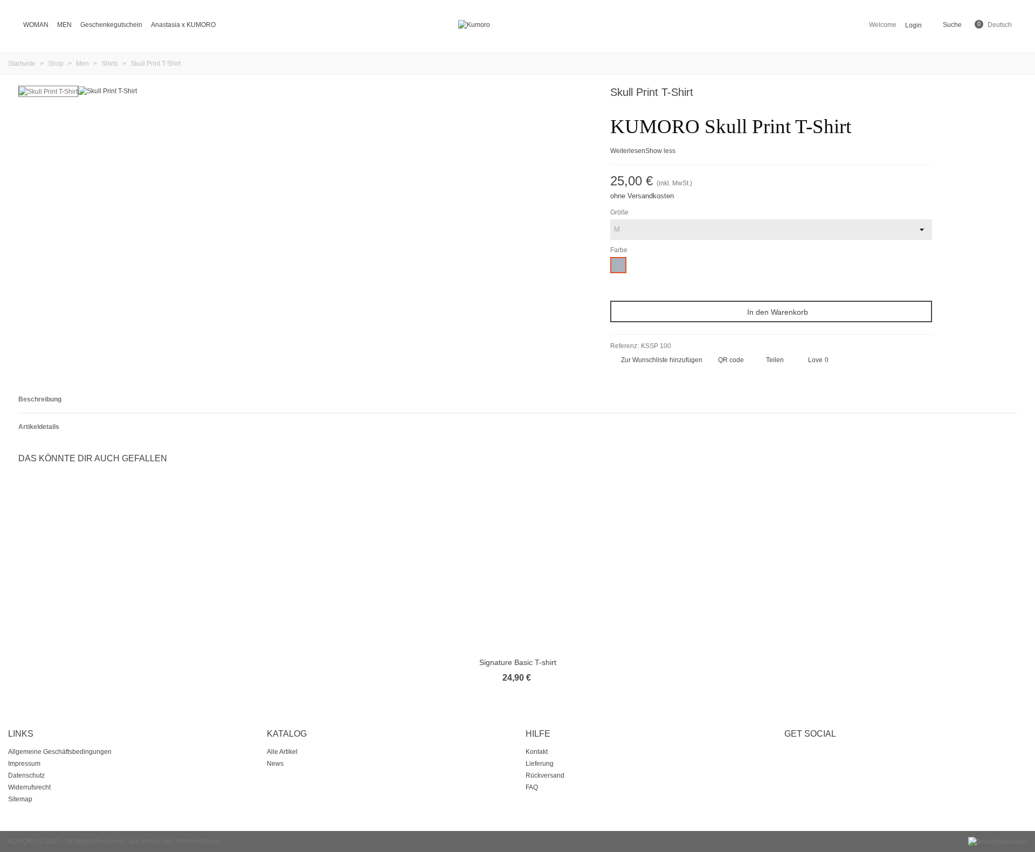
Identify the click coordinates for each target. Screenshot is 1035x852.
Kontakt (537, 752)
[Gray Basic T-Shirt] (924, 94)
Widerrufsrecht (29, 787)
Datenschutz (26, 775)
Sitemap (20, 799)
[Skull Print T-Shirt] (107, 90)
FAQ (532, 787)
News (275, 763)
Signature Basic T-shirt (517, 662)
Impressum (24, 763)
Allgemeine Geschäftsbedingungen (60, 752)
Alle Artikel (282, 752)
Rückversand (545, 775)
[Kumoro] (517, 25)
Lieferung (540, 763)
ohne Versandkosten (642, 196)
